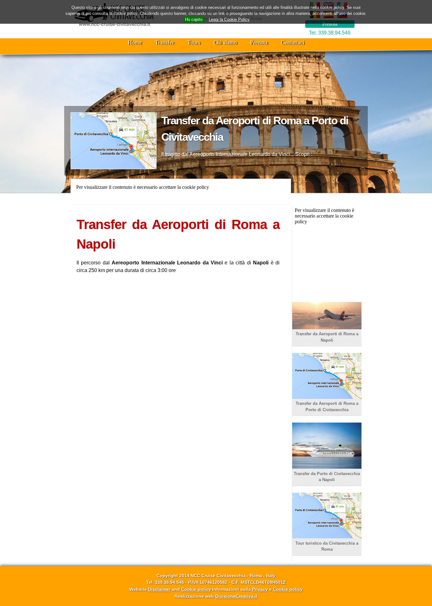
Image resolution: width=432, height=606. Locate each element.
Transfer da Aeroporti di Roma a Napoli (327, 337)
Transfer (164, 42)
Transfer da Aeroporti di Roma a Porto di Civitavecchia (327, 406)
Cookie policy (196, 589)
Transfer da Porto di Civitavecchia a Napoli (327, 476)
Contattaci (292, 42)
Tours (193, 42)
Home (135, 42)
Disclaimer (159, 589)
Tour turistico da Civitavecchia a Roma (326, 546)
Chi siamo (225, 42)
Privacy (260, 589)
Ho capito (193, 19)
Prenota (329, 24)
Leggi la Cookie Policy (229, 19)
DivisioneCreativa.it (236, 596)
